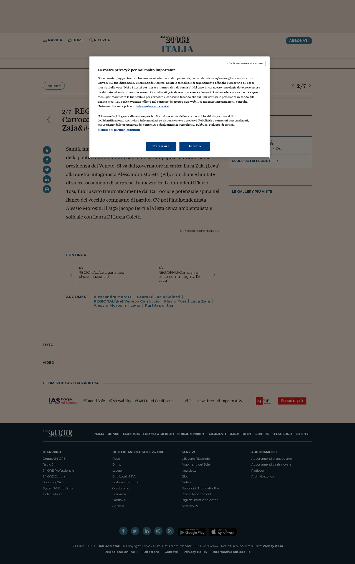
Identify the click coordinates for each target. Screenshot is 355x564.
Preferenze (161, 146)
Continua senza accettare (245, 63)
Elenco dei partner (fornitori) (119, 129)
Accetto (195, 146)
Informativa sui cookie (152, 106)
